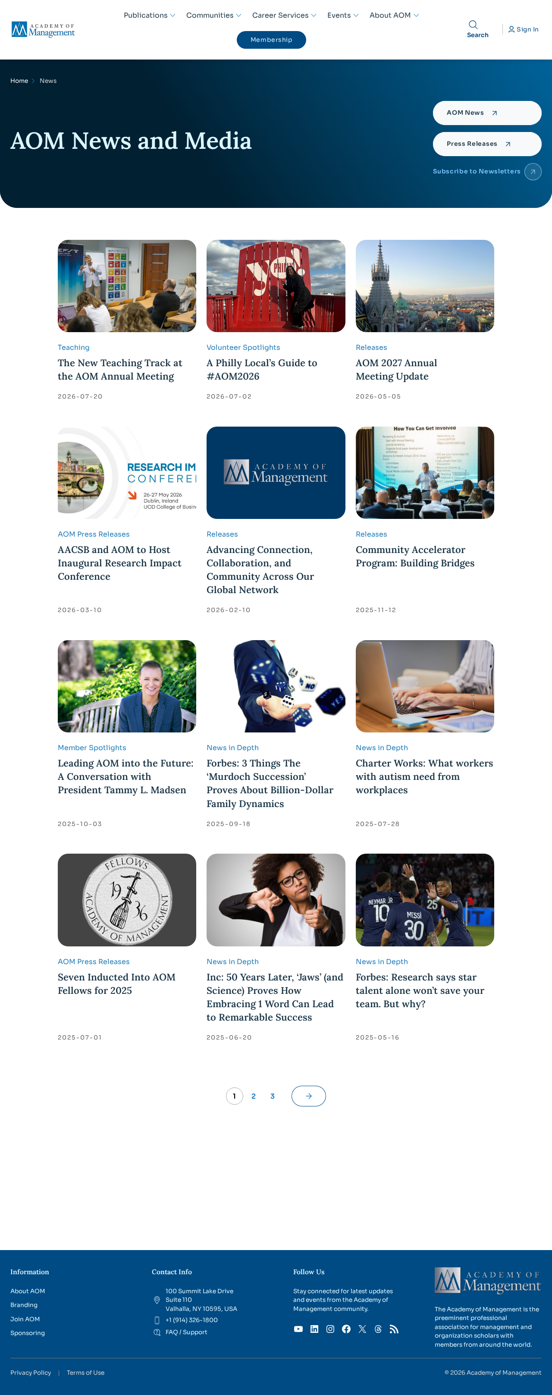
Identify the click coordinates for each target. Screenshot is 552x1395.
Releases (371, 347)
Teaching (74, 347)
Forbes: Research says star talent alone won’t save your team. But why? (420, 990)
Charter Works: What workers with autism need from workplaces (424, 776)
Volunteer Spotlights (243, 347)
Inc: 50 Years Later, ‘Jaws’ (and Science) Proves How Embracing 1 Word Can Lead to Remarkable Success (275, 997)
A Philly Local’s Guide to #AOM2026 (262, 369)
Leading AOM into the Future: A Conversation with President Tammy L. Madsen (126, 776)
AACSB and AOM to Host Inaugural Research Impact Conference (120, 563)
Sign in (528, 29)
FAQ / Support (186, 1332)
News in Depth (233, 747)
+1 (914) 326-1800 (192, 1320)
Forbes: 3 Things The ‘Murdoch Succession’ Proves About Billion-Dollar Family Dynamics (270, 783)
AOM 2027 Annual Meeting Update (396, 369)
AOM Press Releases (94, 534)
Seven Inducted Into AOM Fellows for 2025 (117, 983)
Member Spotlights (92, 747)
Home (19, 81)
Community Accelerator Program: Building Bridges (415, 556)
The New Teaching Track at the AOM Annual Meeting (120, 369)
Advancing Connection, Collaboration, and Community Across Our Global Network (260, 570)
